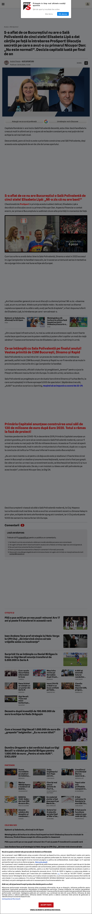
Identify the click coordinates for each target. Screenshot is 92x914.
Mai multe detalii (41, 862)
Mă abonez (63, 14)
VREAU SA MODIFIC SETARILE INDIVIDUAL (45, 910)
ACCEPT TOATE (46, 905)
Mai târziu (49, 14)
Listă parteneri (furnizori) (11, 899)
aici (59, 873)
